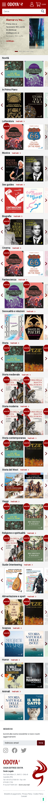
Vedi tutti (19, 121)
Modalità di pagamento (12, 794)
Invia (41, 743)
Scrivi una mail (24, 785)
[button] (3, 4)
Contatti (24, 796)
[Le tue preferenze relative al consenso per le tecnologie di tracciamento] (43, 799)
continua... (10, 41)
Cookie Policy (38, 794)
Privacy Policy (27, 794)
